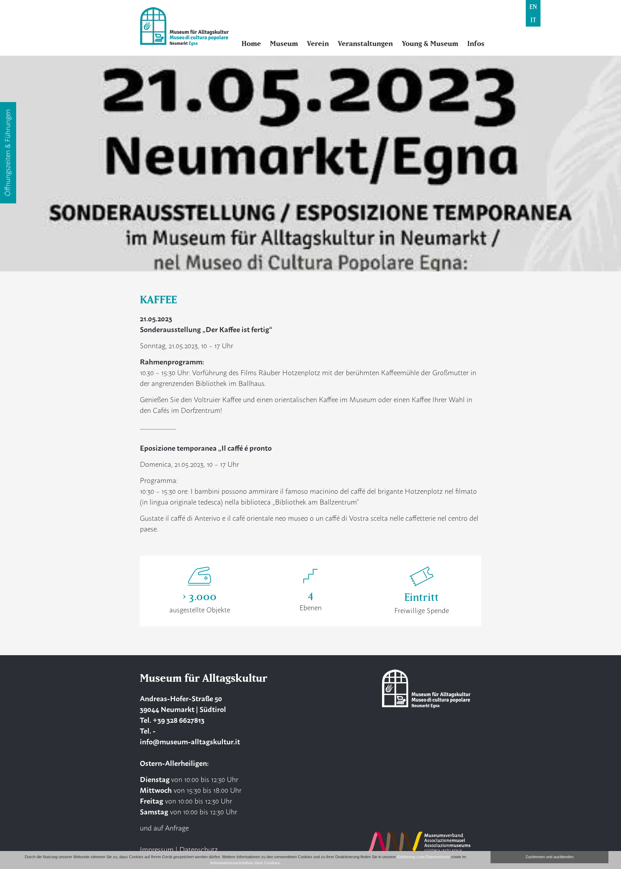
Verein (318, 43)
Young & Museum (430, 43)
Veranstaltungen (365, 43)
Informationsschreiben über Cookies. (245, 863)
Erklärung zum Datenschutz (423, 857)
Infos (475, 43)
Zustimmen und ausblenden (549, 857)
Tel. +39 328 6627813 (172, 720)
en (533, 6)
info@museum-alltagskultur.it (190, 741)
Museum (284, 43)
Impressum (157, 849)
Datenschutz (198, 849)
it (533, 20)
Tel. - (148, 730)
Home (251, 43)
